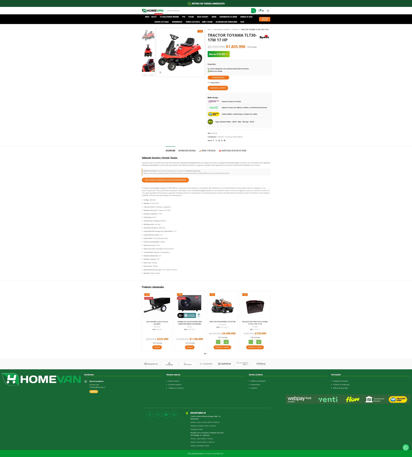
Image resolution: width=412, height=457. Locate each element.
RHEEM (189, 327)
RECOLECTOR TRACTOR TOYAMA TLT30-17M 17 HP (255, 323)
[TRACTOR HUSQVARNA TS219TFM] (222, 306)
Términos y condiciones (341, 385)
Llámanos (93, 391)
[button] (145, 75)
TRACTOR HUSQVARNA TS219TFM (222, 322)
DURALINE (157, 327)
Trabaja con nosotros (175, 388)
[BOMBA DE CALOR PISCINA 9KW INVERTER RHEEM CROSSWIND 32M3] (189, 306)
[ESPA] (187, 364)
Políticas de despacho (258, 381)
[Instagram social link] (158, 415)
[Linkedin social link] (222, 140)
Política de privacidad (340, 388)
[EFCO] (243, 364)
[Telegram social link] (224, 140)
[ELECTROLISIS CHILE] (224, 364)
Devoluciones (255, 385)
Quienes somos (173, 381)
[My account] (268, 11)
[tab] (170, 149)
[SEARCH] (253, 10)
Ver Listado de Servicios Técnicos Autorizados (165, 180)
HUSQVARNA (222, 324)
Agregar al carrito (218, 88)
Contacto (254, 388)
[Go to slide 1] (205, 353)
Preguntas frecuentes (340, 381)
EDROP (261, 364)
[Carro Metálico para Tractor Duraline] (157, 306)
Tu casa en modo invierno (233, 137)
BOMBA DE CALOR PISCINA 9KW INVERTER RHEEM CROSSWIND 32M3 (190, 324)
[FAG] (151, 364)
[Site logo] (152, 10)
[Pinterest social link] (219, 140)
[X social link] (216, 140)
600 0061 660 (94, 385)
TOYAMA (255, 327)
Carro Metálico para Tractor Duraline (157, 323)
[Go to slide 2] (207, 353)
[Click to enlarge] (160, 72)
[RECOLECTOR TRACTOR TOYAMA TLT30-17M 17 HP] (255, 306)
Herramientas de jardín (222, 29)
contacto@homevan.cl (97, 387)
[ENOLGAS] (206, 364)
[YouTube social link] (166, 415)
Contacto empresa (174, 385)
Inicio (209, 29)
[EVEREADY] (169, 364)
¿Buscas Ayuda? (265, 19)
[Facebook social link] (213, 140)
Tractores (235, 29)
